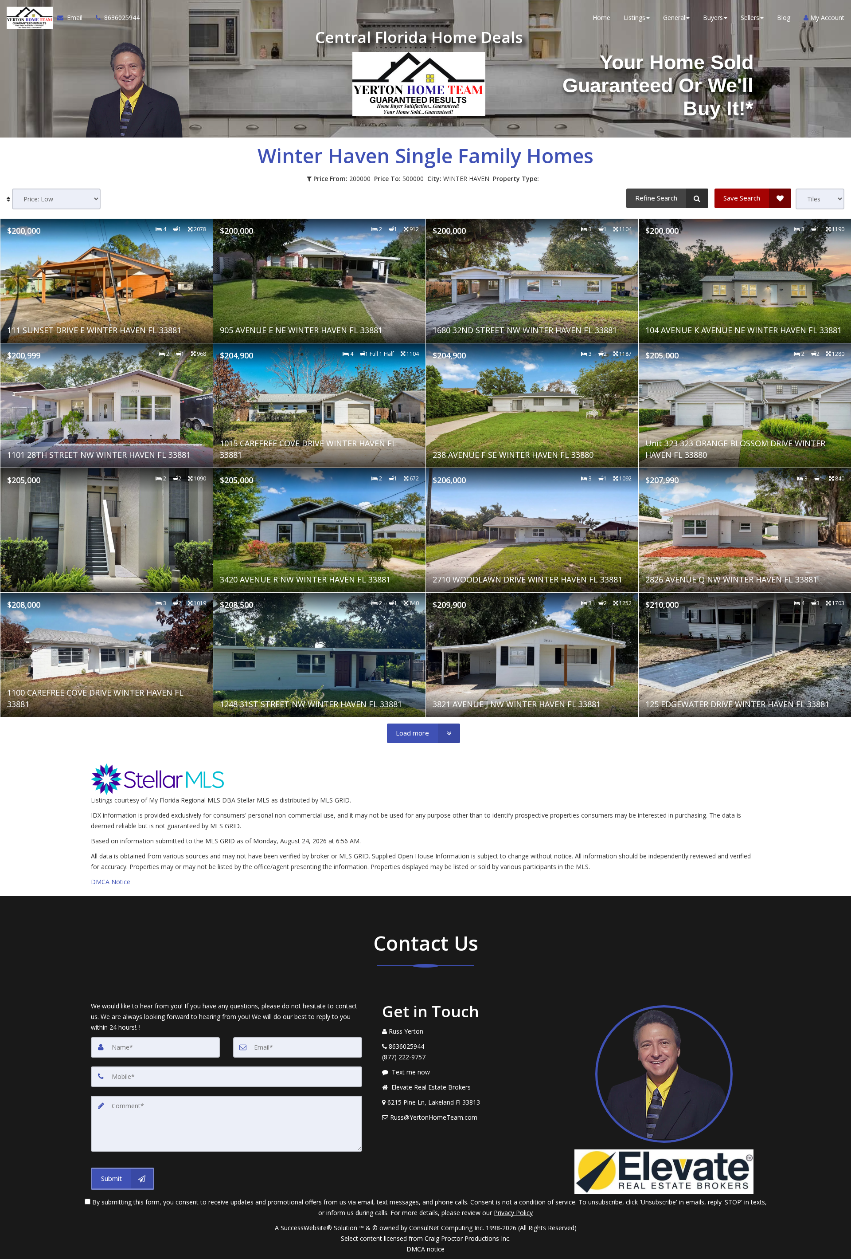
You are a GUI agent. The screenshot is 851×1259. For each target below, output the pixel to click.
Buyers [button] (713, 17)
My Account (826, 17)
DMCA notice (425, 1249)
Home (601, 17)
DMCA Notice (110, 881)
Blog (783, 17)
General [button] (674, 17)
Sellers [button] (750, 17)
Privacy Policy (513, 1212)
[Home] (28, 18)
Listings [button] (634, 17)
